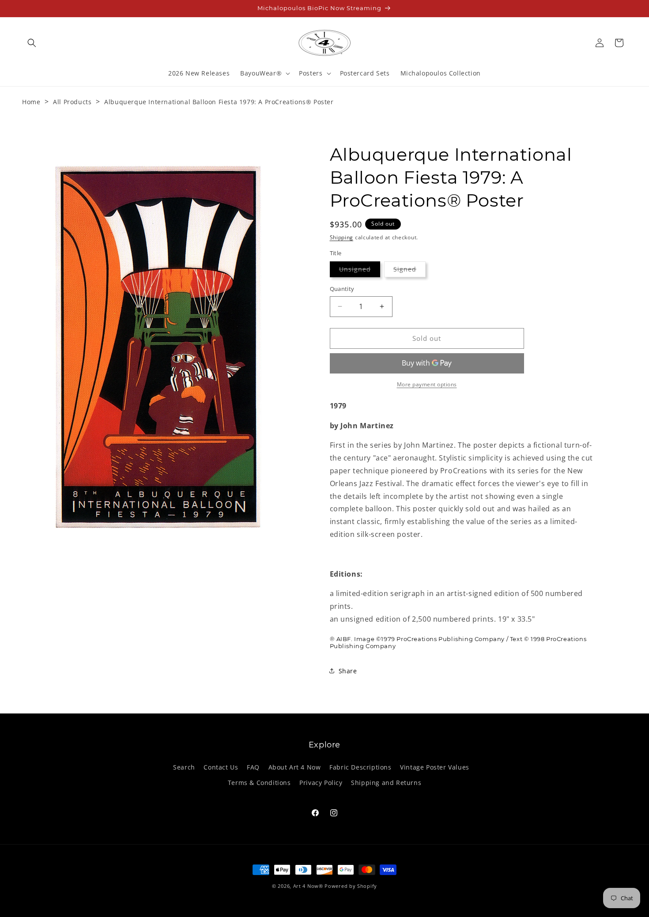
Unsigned (359, 270)
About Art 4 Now (294, 767)
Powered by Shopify (350, 886)
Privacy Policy (320, 782)
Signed (409, 270)
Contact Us (221, 767)
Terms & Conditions (259, 782)
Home (31, 102)
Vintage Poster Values (434, 767)
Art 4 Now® (308, 886)
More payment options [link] (427, 384)
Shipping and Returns (386, 782)
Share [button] (348, 671)
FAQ (253, 767)
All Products (72, 102)
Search (184, 767)
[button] (32, 43)
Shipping (342, 237)
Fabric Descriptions (360, 767)
